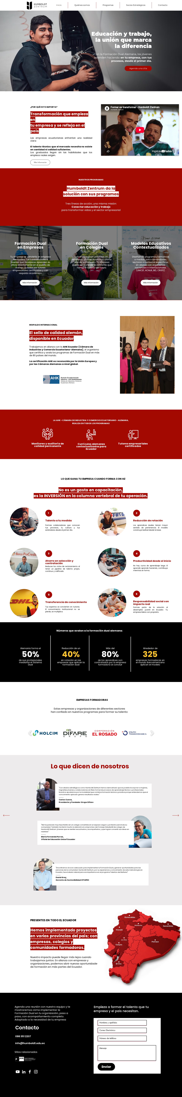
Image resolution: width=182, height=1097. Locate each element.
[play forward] (152, 733)
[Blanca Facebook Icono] (29, 1071)
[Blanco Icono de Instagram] (35, 1071)
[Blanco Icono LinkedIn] (23, 1071)
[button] (108, 5)
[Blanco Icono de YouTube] (17, 1071)
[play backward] (30, 733)
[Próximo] (175, 815)
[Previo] (6, 815)
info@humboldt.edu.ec (30, 1043)
